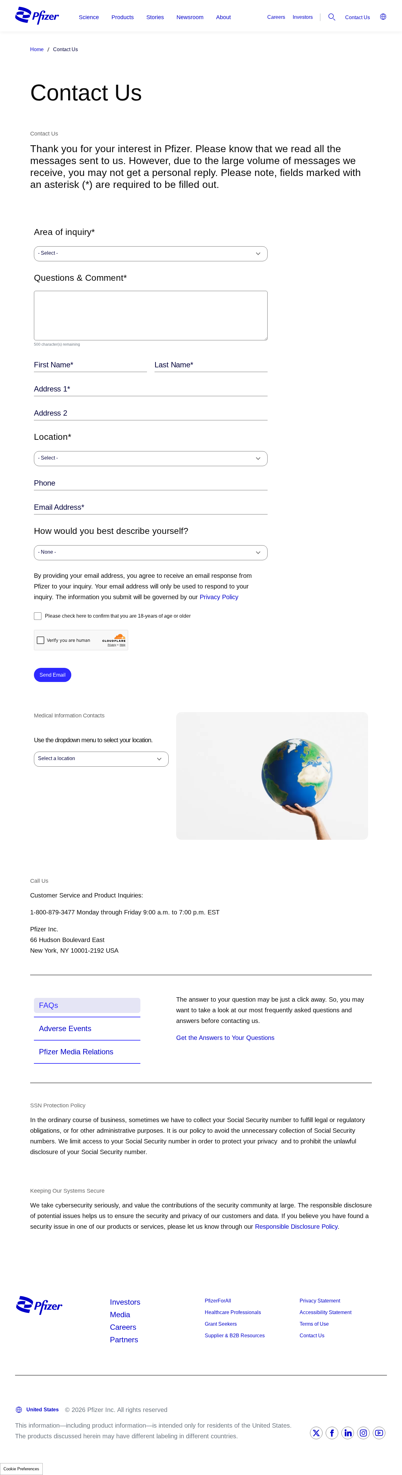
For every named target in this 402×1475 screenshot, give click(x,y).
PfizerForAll (218, 1300)
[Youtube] (379, 1433)
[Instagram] (363, 1433)
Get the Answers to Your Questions (225, 1037)
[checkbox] (37, 616)
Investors (303, 17)
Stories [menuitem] (155, 17)
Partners (124, 1339)
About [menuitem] (223, 17)
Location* (52, 437)
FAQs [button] (48, 1005)
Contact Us (357, 17)
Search (332, 17)
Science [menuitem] (89, 17)
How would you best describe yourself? (111, 531)
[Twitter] (316, 1433)
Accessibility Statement (325, 1312)
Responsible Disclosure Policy (296, 1226)
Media (120, 1314)
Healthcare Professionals (233, 1312)
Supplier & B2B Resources (235, 1335)
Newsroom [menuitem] (190, 17)
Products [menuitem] (122, 17)
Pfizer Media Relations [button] (76, 1051)
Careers (276, 17)
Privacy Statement (320, 1300)
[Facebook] (332, 1433)
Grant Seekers (221, 1324)
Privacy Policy (219, 597)
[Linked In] (347, 1433)
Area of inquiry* (64, 232)
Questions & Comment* (80, 278)
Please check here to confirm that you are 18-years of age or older (118, 616)
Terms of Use (314, 1324)
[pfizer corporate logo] (37, 16)
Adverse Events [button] (65, 1028)
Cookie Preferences (21, 1469)
